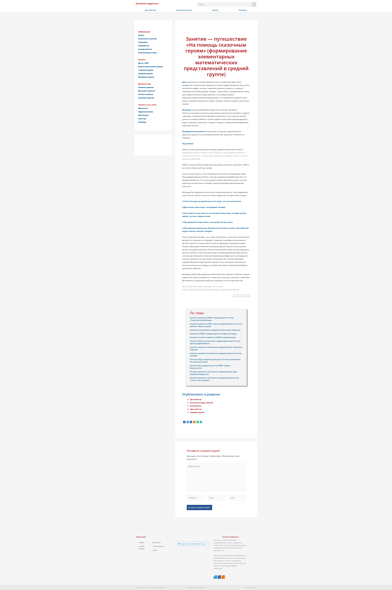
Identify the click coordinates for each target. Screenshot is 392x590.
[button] (184, 422)
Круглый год (195, 409)
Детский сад (150, 10)
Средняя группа (197, 412)
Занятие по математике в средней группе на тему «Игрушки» (215, 330)
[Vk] (219, 577)
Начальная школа (184, 10)
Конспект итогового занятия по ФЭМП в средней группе (213, 337)
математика (195, 406)
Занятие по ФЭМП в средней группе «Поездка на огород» (213, 334)
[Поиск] (254, 4)
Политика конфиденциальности (196, 587)
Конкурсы (242, 10)
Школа (215, 10)
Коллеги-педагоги (147, 3)
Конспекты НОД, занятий (201, 402)
